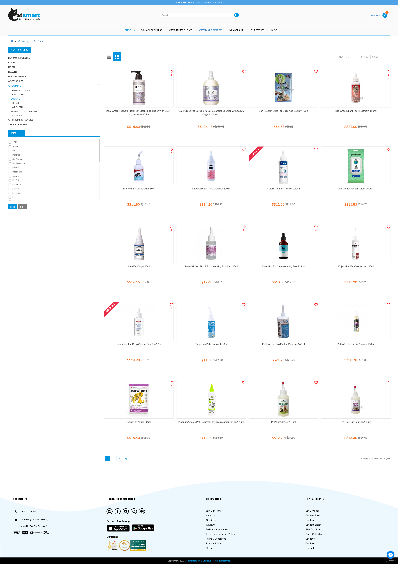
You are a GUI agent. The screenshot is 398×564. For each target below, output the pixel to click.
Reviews (210, 524)
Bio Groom (17, 159)
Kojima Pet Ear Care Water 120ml (356, 266)
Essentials (16, 193)
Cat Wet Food (312, 515)
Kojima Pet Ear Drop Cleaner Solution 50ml (139, 344)
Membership (236, 30)
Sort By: (364, 57)
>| (126, 458)
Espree (15, 188)
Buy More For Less (151, 30)
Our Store (211, 520)
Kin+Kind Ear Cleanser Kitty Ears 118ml (283, 266)
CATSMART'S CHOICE (180, 30)
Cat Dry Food (312, 510)
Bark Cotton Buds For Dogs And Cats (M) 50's (283, 110)
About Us (210, 515)
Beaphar (16, 155)
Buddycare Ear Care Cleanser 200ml (211, 188)
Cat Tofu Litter (313, 524)
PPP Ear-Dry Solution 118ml (356, 421)
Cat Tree (310, 543)
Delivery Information (217, 529)
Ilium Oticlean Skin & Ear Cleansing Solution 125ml (211, 266)
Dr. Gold (16, 180)
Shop (128, 30)
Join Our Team (213, 510)
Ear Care (38, 41)
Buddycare (17, 171)
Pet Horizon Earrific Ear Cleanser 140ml (283, 344)
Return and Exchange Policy (220, 534)
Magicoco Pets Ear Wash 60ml (211, 344)
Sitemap (210, 548)
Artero (15, 146)
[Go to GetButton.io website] (391, 561)
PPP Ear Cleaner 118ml (283, 421)
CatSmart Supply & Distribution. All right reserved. (208, 560)
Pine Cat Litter (313, 529)
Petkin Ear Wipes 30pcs (138, 421)
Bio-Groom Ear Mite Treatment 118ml (356, 110)
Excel (14, 197)
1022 (14, 142)
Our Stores (257, 30)
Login (376, 15)
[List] (109, 56)
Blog (274, 30)
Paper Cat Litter (313, 534)
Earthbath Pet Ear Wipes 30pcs (356, 188)
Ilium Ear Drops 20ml (138, 266)
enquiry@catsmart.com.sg (35, 519)
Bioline (15, 167)
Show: (340, 57)
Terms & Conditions (216, 538)
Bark (14, 150)
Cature (15, 176)
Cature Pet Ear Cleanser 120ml (283, 188)
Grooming (23, 41)
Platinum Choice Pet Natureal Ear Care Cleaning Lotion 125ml (211, 421)
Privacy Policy (213, 543)
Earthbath (16, 184)
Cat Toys (310, 538)
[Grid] (117, 56)
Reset (22, 206)
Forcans (16, 201)
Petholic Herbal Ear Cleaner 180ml (355, 344)
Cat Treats (311, 520)
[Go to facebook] (390, 555)
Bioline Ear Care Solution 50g (138, 188)
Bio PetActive (18, 163)
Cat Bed (309, 548)
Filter (12, 206)
